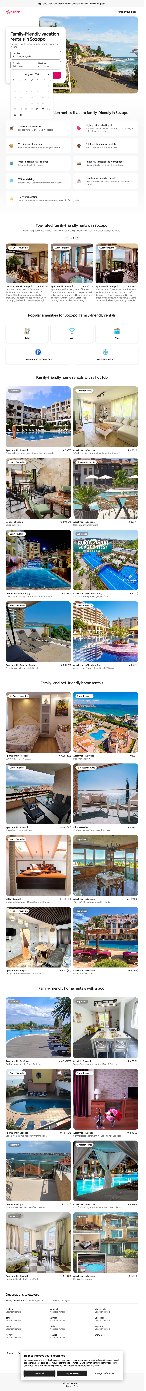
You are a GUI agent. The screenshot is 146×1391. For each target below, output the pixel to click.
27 (37, 109)
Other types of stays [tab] (39, 1300)
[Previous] (66, 238)
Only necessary (72, 1373)
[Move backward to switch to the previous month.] (15, 74)
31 (21, 115)
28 (43, 109)
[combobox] (36, 56)
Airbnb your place (127, 11)
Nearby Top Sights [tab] (61, 1300)
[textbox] (23, 66)
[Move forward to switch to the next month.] (48, 74)
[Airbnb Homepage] (13, 11)
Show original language (95, 3)
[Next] (77, 238)
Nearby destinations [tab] (15, 1300)
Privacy (67, 1386)
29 (48, 109)
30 (15, 115)
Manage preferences (104, 1373)
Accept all (39, 1373)
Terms (77, 1386)
